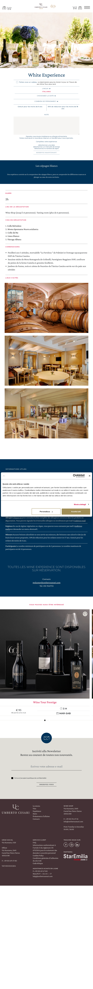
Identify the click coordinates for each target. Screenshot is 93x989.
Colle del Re (13, 232)
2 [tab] (48, 720)
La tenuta (36, 806)
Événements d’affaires (41, 816)
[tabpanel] (46, 40)
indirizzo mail (80, 521)
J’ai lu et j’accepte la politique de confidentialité (30, 778)
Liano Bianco (13, 236)
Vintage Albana (14, 239)
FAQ (34, 842)
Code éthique (38, 863)
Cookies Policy (38, 855)
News (35, 814)
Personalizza (45, 512)
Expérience (37, 811)
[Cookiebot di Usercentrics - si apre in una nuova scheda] (75, 475)
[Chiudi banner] (89, 475)
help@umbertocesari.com (43, 876)
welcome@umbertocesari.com (46, 582)
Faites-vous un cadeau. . (48, 83)
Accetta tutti (76, 512)
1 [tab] (46, 65)
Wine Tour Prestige (45, 702)
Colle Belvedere (14, 226)
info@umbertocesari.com (73, 821)
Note (46, 114)
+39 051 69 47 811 (10, 861)
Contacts (36, 819)
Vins (34, 808)
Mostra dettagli (80, 504)
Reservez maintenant (46, 152)
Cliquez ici (17, 517)
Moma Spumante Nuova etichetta (23, 229)
